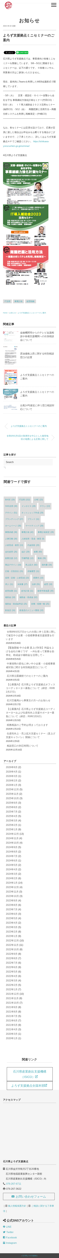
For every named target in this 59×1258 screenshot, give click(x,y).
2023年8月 (12, 905)
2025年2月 (12, 825)
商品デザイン (13, 565)
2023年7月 (12, 909)
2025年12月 (12, 789)
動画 (42, 558)
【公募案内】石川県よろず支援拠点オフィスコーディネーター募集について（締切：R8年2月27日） (30, 688)
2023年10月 (12, 896)
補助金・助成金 (28, 597)
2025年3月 (12, 820)
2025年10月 (12, 798)
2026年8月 (12, 767)
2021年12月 (12, 994)
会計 (25, 552)
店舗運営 (33, 571)
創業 (38, 552)
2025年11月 (12, 794)
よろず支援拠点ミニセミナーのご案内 (32, 313)
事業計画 (18, 301)
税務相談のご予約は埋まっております (27, 725)
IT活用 (7, 301)
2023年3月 (12, 927)
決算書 (22, 584)
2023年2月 (12, 931)
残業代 (38, 578)
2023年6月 (12, 914)
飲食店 (10, 610)
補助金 (10, 597)
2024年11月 (12, 838)
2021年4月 (12, 1029)
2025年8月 (12, 807)
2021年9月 (12, 1007)
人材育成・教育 (14, 545)
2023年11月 (12, 891)
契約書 (47, 565)
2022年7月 (12, 962)
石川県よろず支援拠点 (30, 1255)
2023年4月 (12, 922)
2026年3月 (12, 776)
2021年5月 (12, 1025)
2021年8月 (12, 1011)
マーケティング (34, 526)
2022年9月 (12, 954)
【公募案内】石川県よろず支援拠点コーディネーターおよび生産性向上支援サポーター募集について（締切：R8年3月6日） (30, 713)
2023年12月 (12, 887)
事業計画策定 (46, 532)
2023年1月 (12, 936)
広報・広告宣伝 (14, 571)
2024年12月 (12, 834)
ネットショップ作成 (32, 513)
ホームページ (13, 526)
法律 (36, 584)
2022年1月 (12, 989)
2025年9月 (12, 802)
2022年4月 (12, 976)
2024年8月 (12, 851)
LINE (38, 500)
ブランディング (14, 519)
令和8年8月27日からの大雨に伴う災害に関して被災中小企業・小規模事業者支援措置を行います (31, 635)
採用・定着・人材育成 (17, 578)
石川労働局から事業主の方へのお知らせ (28, 700)
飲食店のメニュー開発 (31, 610)
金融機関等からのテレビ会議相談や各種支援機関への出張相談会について (37, 336)
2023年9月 (12, 900)
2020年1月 (12, 1038)
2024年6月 (12, 860)
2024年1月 (12, 882)
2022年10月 (12, 949)
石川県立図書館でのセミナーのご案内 (27, 676)
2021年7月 (12, 1016)
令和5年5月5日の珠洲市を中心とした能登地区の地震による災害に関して (27, 437)
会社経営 (11, 552)
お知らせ (29, 20)
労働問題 (27, 558)
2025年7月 (12, 811)
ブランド (33, 519)
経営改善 (11, 591)
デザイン (11, 513)
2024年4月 (12, 869)
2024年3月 (12, 874)
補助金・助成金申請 (16, 604)
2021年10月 (12, 1002)
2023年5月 (12, 918)
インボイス (29, 506)
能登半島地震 (45, 591)
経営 (48, 584)
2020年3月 (12, 1034)
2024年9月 (12, 847)
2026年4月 (12, 771)
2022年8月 (12, 958)
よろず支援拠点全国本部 (27, 1085)
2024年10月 (12, 842)
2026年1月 (12, 785)
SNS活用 (11, 506)
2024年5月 (12, 865)
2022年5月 (12, 971)
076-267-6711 (13, 1183)
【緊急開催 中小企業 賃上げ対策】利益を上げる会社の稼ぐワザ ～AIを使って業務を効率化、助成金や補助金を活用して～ (30, 651)
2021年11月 (12, 998)
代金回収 (33, 545)
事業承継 (11, 532)
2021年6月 (12, 1020)
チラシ (45, 506)
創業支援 (11, 558)
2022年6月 (12, 967)
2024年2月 (12, 878)
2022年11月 (12, 945)
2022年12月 (12, 940)
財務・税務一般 (40, 604)
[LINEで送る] (22, 52)
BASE (10, 500)
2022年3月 (12, 980)
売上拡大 (31, 565)
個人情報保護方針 (17, 1206)
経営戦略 (30, 301)
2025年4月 (12, 816)
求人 (9, 584)
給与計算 (27, 591)
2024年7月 (12, 856)
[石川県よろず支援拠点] (8, 3)
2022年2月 (12, 985)
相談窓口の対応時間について (22, 745)
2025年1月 (12, 829)
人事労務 (11, 539)
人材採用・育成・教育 (32, 539)
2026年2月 (12, 780)
